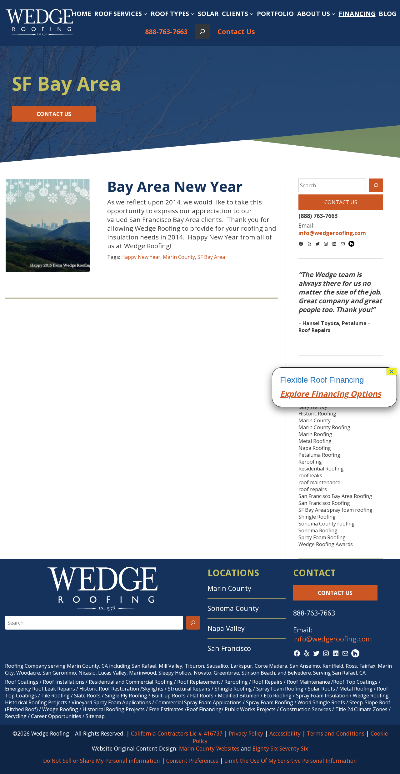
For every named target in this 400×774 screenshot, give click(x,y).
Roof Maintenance (308, 681)
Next (391, 303)
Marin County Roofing (324, 427)
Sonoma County (233, 608)
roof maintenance (319, 482)
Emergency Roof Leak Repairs (40, 688)
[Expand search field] (202, 31)
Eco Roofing (278, 695)
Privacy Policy (246, 733)
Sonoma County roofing (326, 523)
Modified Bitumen (238, 695)
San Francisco (229, 648)
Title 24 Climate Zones (361, 709)
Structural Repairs (189, 688)
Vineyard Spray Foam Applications (111, 702)
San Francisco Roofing (324, 503)
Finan (320, 393)
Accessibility (285, 733)
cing (340, 393)
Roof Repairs (267, 681)
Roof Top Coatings (355, 681)
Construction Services (305, 709)
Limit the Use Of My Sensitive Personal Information (290, 760)
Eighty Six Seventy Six (280, 748)
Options (364, 393)
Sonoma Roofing (318, 530)
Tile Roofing (55, 695)
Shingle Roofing (317, 516)
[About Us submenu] (333, 14)
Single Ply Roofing (126, 695)
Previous (289, 303)
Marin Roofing (315, 434)
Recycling (16, 716)
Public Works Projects (250, 709)
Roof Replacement (198, 681)
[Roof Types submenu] (192, 14)
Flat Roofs (201, 695)
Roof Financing (204, 709)
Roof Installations (63, 681)
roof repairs (312, 489)
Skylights (152, 688)
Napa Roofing (314, 448)
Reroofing (310, 461)
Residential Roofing (321, 468)
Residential (101, 681)
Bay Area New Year (174, 186)
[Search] (376, 185)
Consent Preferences (192, 760)
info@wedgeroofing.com (332, 638)
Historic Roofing (317, 413)
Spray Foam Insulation (322, 695)
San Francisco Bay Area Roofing (335, 496)
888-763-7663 (166, 31)
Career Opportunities (56, 716)
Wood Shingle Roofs (321, 702)
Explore (294, 393)
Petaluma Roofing (319, 454)
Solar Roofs (322, 688)
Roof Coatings (21, 681)
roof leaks (310, 475)
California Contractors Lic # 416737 (176, 733)
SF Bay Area (211, 257)
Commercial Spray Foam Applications (198, 702)
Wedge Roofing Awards (325, 544)
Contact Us (236, 31)
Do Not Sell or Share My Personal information (101, 760)
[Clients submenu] (251, 14)
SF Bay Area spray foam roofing (335, 509)
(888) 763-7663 (318, 215)
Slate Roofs (87, 695)
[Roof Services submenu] (145, 14)
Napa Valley (226, 628)
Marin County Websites (209, 748)
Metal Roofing (315, 441)
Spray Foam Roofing (322, 537)
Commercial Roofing (149, 681)
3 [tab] (350, 341)
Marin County (179, 257)
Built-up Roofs (169, 695)
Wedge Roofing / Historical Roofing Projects (93, 709)
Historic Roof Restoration (109, 688)
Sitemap (95, 716)
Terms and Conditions (335, 733)
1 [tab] (331, 341)
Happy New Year (140, 257)
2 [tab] (341, 341)
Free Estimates (166, 709)
